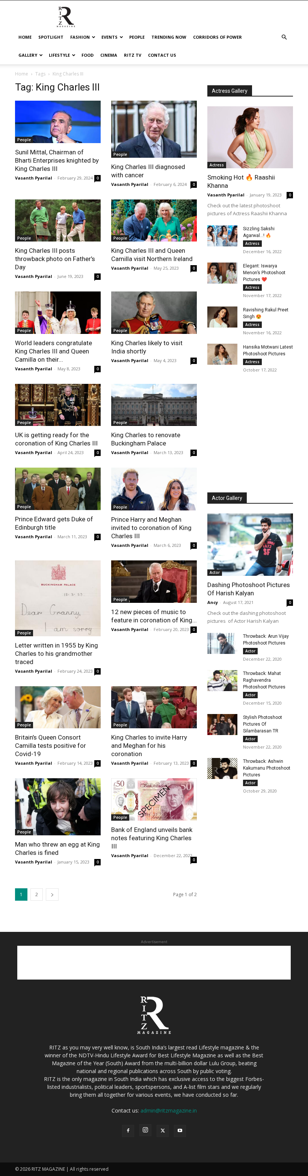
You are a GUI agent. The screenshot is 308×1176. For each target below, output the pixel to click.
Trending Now (168, 37)
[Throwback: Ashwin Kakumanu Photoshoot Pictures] (222, 768)
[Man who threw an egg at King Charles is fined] (58, 806)
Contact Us (162, 55)
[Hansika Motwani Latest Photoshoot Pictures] (222, 354)
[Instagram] (145, 1130)
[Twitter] (163, 1131)
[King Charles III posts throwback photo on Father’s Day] (58, 220)
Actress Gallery (230, 91)
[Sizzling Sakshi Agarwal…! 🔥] (222, 235)
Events (109, 37)
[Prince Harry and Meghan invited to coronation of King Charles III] (154, 489)
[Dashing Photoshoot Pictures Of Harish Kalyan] (250, 544)
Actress (217, 165)
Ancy (212, 602)
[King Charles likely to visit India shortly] (154, 312)
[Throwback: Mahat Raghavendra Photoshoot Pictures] (222, 680)
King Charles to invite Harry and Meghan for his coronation (149, 746)
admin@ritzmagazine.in (168, 1110)
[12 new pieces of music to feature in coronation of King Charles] (154, 581)
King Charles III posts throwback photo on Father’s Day (55, 259)
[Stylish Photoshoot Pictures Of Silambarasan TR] (222, 724)
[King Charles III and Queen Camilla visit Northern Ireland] (154, 220)
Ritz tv (132, 55)
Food (88, 55)
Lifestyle (59, 55)
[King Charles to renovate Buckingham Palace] (154, 405)
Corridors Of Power (217, 37)
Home (25, 37)
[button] (284, 37)
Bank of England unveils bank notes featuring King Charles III (151, 838)
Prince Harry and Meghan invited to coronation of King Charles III (151, 528)
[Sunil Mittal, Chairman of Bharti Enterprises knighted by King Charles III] (58, 122)
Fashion (80, 37)
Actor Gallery (227, 498)
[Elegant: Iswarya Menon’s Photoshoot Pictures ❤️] (222, 273)
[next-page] (52, 894)
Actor (215, 572)
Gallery (27, 55)
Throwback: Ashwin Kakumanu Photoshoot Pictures (266, 768)
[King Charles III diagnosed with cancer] (154, 129)
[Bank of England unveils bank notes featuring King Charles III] (154, 799)
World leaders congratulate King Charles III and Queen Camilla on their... (53, 351)
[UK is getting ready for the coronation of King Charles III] (58, 405)
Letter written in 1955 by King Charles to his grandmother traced (56, 654)
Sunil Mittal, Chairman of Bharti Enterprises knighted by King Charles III (57, 160)
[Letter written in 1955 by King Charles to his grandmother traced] (58, 598)
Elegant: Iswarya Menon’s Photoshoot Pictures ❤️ (264, 272)
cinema (108, 55)
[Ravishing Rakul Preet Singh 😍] (222, 317)
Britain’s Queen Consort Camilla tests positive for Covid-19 (50, 746)
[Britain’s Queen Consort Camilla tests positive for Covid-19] (58, 707)
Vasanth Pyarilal (33, 178)
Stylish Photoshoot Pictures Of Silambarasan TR (262, 724)
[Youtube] (180, 1131)
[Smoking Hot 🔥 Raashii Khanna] (250, 137)
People (137, 37)
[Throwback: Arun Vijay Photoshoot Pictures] (222, 643)
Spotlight (50, 37)
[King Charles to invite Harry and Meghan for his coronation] (154, 707)
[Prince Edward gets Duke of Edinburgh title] (58, 489)
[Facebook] (128, 1131)
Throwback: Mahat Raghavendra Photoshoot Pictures (264, 680)
